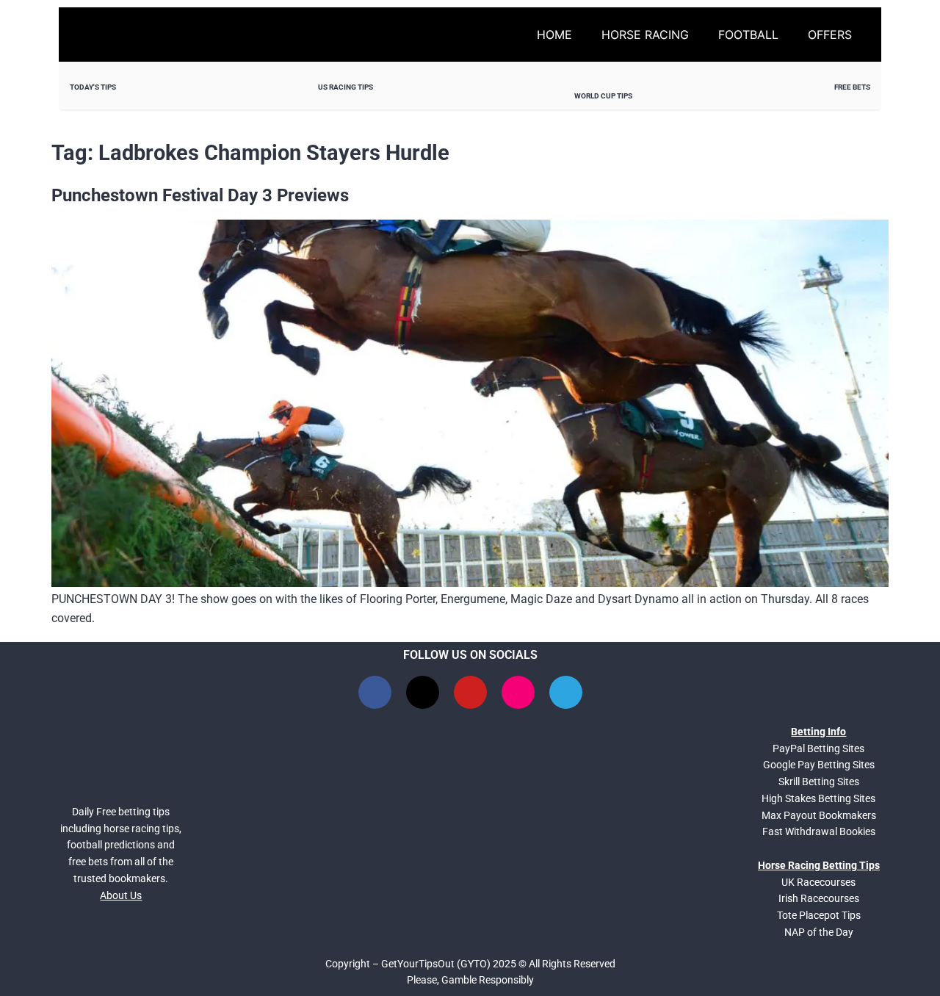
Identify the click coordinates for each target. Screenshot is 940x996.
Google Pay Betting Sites (819, 765)
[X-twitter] (422, 692)
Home (554, 34)
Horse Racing (645, 34)
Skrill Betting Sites (818, 781)
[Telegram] (565, 692)
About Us (121, 895)
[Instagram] (518, 692)
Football (748, 34)
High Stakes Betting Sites (818, 798)
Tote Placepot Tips (819, 915)
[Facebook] (374, 692)
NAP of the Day (818, 932)
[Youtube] (470, 692)
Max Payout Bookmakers (819, 815)
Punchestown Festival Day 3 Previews (200, 195)
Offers (830, 34)
